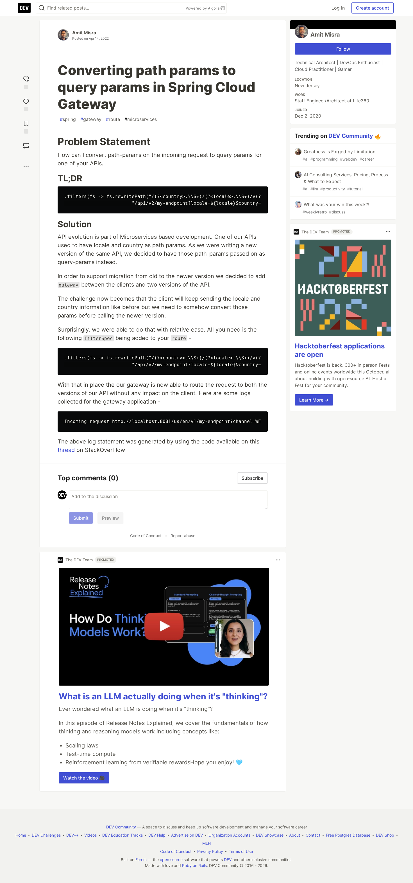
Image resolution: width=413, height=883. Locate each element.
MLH (206, 843)
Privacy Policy (210, 851)
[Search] (41, 8)
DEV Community (350, 135)
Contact (313, 835)
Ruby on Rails (194, 865)
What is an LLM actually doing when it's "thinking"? (163, 696)
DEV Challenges (46, 835)
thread (66, 450)
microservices (140, 119)
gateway (90, 119)
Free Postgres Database (348, 835)
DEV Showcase (269, 835)
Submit (80, 518)
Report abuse (183, 535)
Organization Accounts (229, 835)
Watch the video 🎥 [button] (84, 778)
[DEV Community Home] (24, 7)
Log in (338, 8)
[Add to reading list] (26, 126)
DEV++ (72, 835)
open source (171, 859)
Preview (110, 518)
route (113, 119)
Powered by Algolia (203, 8)
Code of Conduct (146, 535)
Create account (372, 8)
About (294, 835)
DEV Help (156, 835)
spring (68, 119)
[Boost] (26, 146)
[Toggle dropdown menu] (277, 559)
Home (20, 835)
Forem (141, 859)
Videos (90, 835)
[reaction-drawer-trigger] (26, 82)
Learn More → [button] (314, 400)
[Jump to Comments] (26, 104)
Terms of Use (241, 851)
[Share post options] (26, 166)
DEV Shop (385, 835)
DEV (228, 859)
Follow (343, 49)
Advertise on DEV (187, 835)
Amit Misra (84, 32)
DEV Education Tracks (122, 835)
